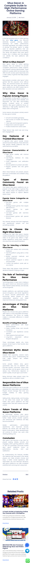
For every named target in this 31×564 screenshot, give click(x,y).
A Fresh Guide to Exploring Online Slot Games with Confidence (15, 512)
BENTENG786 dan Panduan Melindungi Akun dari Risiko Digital (13, 546)
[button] (14, 479)
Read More (6, 523)
